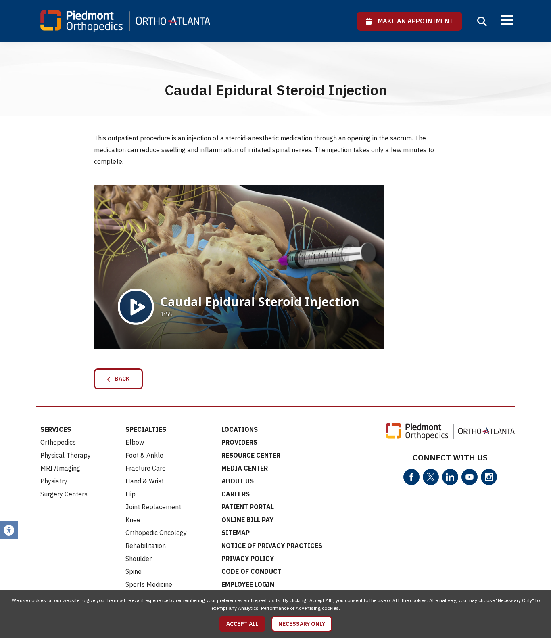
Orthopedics (58, 442)
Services (55, 429)
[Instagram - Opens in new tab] (489, 477)
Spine (133, 571)
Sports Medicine (148, 584)
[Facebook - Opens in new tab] (411, 477)
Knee (132, 520)
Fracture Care (145, 468)
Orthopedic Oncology (156, 533)
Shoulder (138, 558)
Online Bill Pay (247, 520)
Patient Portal (247, 507)
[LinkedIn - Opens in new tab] (450, 477)
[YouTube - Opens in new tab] (469, 477)
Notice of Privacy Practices (271, 546)
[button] (482, 21)
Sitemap (235, 533)
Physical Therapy (65, 455)
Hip (130, 494)
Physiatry (53, 481)
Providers (239, 442)
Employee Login (247, 584)
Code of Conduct (251, 571)
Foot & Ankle (144, 455)
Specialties (145, 429)
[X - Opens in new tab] (431, 477)
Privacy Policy (247, 558)
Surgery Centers (64, 494)
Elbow (134, 442)
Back (120, 378)
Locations (239, 429)
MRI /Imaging (60, 468)
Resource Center (250, 455)
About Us (237, 481)
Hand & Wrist (144, 481)
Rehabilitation (145, 546)
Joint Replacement (153, 507)
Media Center (244, 468)
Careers (235, 494)
